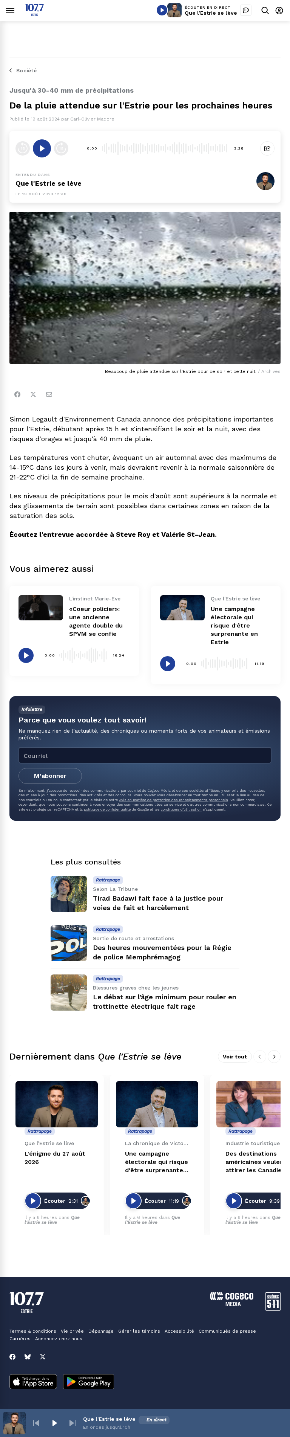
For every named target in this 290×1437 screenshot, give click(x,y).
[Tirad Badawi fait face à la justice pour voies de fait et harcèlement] (69, 894)
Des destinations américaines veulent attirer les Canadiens (257, 1162)
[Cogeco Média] (231, 1304)
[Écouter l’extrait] (42, 148)
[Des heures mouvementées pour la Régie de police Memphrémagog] (69, 943)
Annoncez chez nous (58, 1338)
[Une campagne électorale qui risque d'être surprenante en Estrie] (182, 607)
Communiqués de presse (227, 1331)
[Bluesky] (28, 1357)
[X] (43, 1357)
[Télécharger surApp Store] (33, 1382)
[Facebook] (17, 394)
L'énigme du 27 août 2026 (55, 1157)
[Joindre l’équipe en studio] (245, 10)
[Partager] (267, 148)
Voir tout (235, 1057)
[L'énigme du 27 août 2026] (56, 1104)
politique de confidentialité (107, 809)
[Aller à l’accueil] (34, 13)
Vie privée (72, 1331)
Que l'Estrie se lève (211, 13)
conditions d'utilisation (181, 809)
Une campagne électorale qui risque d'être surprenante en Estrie (234, 625)
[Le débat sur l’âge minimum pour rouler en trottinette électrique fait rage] (69, 992)
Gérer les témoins (139, 1331)
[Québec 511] (273, 1308)
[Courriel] (49, 394)
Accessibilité (179, 1331)
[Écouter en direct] (162, 10)
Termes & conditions (32, 1331)
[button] (36, 1423)
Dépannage (101, 1331)
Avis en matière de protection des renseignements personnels (173, 800)
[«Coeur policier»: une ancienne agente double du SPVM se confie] (41, 607)
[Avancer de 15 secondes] (61, 148)
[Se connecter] (279, 10)
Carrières (20, 1338)
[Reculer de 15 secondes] (22, 148)
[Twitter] (33, 394)
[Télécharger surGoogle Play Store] (88, 1382)
